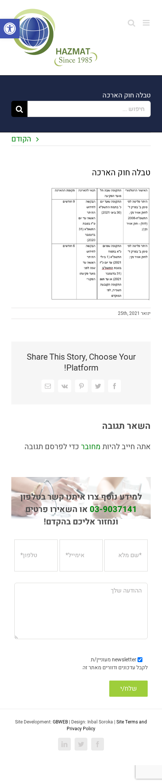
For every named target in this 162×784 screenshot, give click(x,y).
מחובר (90, 446)
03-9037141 (113, 509)
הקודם (21, 139)
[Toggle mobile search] (131, 23)
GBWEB (60, 722)
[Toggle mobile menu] (147, 23)
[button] (10, 28)
